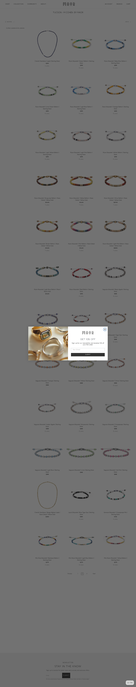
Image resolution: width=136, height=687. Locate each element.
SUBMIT (88, 354)
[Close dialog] (105, 329)
